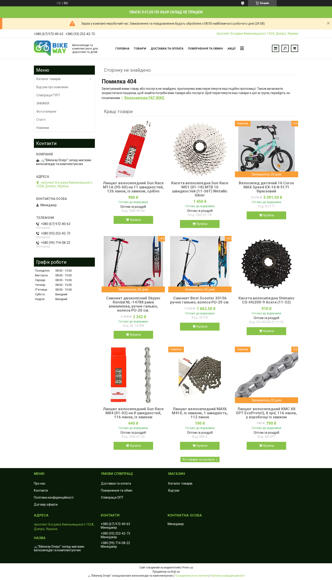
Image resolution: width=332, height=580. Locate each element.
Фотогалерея (46, 111)
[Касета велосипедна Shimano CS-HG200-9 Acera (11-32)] (266, 264)
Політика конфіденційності (54, 497)
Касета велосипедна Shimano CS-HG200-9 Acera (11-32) (266, 300)
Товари (140, 48)
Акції (231, 48)
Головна (122, 48)
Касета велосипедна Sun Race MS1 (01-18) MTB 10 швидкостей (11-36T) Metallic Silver (199, 189)
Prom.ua (187, 567)
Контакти (41, 490)
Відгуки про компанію (52, 87)
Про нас (39, 483)
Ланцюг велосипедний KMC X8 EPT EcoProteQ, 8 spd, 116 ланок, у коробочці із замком (266, 413)
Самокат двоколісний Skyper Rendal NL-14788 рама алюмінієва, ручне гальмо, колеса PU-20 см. (133, 304)
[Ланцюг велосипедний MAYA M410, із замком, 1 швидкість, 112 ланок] (199, 375)
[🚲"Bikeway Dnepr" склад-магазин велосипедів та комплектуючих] (51, 48)
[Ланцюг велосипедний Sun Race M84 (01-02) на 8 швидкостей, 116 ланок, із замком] (133, 375)
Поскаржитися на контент (191, 575)
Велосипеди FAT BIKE (144, 97)
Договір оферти (46, 504)
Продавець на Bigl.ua (166, 571)
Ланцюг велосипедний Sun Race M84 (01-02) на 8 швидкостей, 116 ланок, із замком (133, 413)
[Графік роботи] (275, 48)
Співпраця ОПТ (112, 497)
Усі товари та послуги (198, 459)
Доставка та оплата (167, 48)
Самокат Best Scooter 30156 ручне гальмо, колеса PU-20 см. (200, 300)
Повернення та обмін (205, 48)
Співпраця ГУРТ (48, 95)
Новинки (42, 128)
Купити (135, 220)
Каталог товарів (48, 79)
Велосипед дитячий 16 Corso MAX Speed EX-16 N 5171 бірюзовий (266, 187)
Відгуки (173, 490)
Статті (41, 119)
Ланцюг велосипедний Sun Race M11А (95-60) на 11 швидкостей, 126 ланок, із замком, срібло (133, 187)
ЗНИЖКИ (42, 103)
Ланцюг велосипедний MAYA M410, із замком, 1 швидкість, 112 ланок (200, 413)
